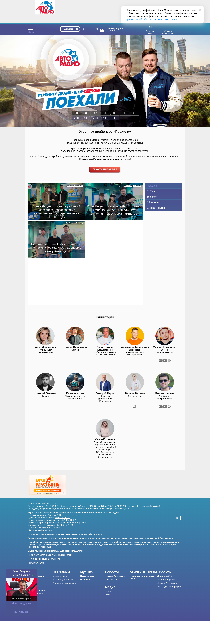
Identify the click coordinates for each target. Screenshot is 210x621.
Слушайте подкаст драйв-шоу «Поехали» (54, 156)
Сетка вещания (35, 593)
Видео (108, 591)
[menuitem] (40, 572)
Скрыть (33, 567)
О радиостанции (36, 576)
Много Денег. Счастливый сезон (143, 577)
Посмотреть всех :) (21, 612)
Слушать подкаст (156, 208)
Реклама (32, 586)
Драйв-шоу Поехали (74, 186)
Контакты (32, 583)
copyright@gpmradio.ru (161, 538)
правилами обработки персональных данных (151, 19)
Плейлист (85, 579)
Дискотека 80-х (164, 576)
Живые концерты (166, 579)
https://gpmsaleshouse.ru (40, 530)
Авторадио (169, 586)
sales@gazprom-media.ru (47, 527)
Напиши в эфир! (21, 598)
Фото (107, 594)
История (32, 597)
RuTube (151, 191)
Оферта (32, 600)
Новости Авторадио (115, 576)
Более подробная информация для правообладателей (56, 551)
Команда (32, 579)
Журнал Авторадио (167, 583)
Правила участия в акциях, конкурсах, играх (50, 555)
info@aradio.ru (62, 517)
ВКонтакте (153, 202)
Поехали (152, 185)
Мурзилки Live (60, 576)
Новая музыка (87, 576)
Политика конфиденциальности (44, 559)
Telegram (152, 196)
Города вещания (36, 590)
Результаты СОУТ (37, 563)
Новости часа (112, 579)
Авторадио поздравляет (65, 583)
